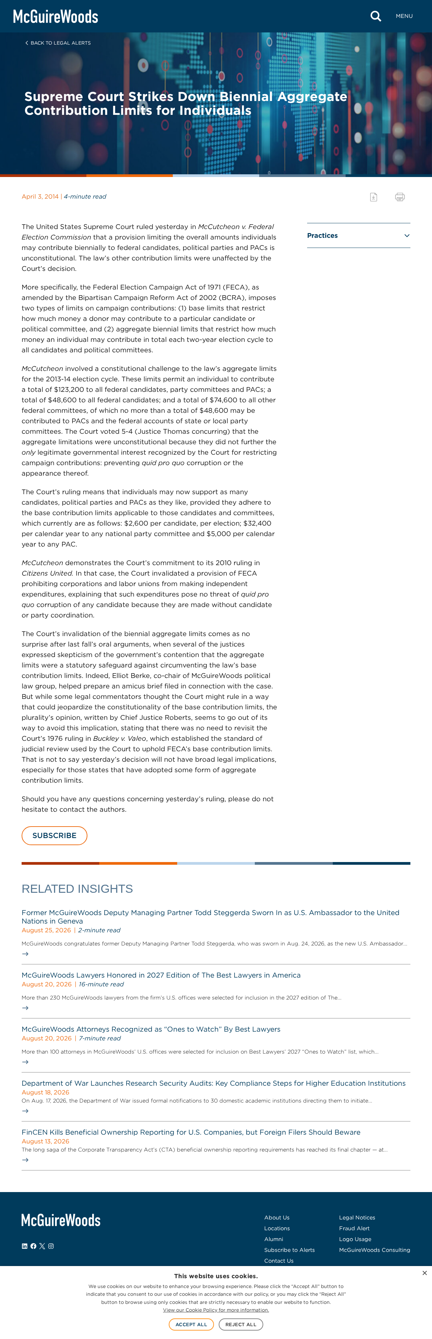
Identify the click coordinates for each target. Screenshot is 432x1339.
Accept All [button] (191, 1324)
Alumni (273, 1239)
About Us (277, 1217)
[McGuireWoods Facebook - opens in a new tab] (33, 1246)
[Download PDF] (373, 197)
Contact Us (279, 1261)
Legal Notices (357, 1217)
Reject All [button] (240, 1324)
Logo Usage (355, 1239)
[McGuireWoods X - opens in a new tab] (42, 1246)
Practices (322, 235)
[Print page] (399, 197)
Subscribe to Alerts (289, 1250)
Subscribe (54, 835)
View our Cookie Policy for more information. (216, 1310)
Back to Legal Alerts (61, 43)
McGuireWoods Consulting (374, 1250)
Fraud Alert (354, 1228)
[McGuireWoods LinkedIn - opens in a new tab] (25, 1246)
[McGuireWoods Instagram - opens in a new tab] (51, 1246)
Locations (277, 1228)
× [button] (424, 1273)
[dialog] (216, 1302)
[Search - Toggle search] (376, 16)
